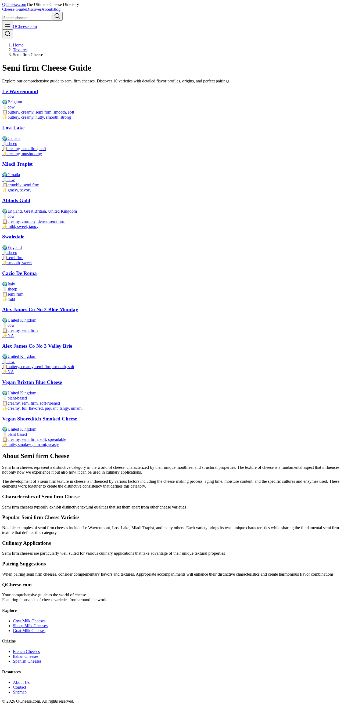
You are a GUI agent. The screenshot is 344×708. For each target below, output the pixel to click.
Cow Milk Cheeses (29, 621)
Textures (20, 50)
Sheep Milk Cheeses (30, 625)
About (46, 9)
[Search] (7, 34)
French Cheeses (26, 651)
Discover (33, 9)
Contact (19, 687)
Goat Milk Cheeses (29, 630)
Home (18, 45)
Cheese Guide (14, 9)
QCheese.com (14, 4)
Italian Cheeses (25, 656)
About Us (21, 682)
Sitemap (20, 692)
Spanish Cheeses (27, 661)
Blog (56, 9)
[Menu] (7, 25)
